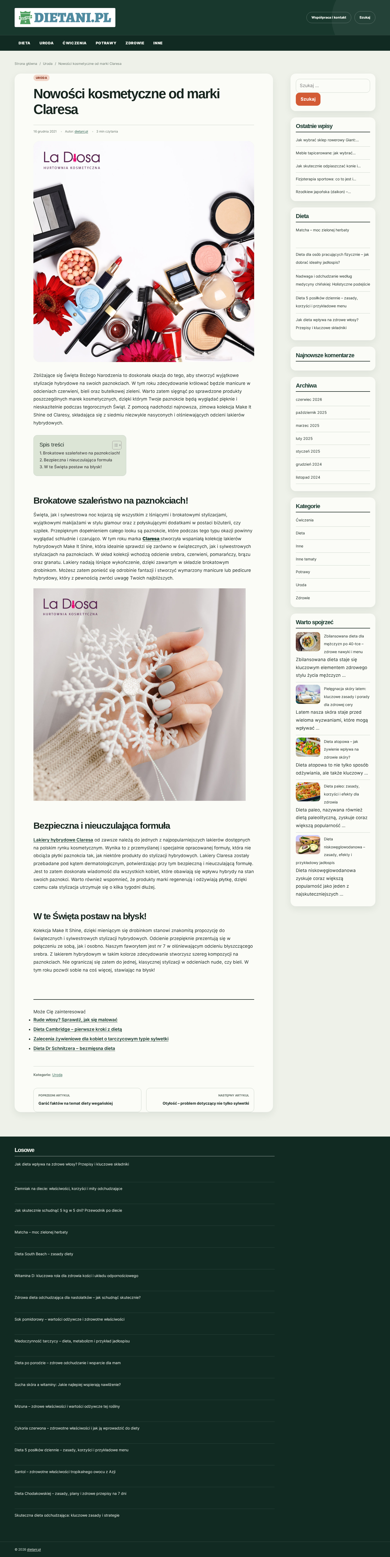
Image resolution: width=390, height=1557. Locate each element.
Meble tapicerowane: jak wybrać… (326, 153)
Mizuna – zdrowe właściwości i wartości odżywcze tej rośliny (67, 1406)
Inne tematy (306, 559)
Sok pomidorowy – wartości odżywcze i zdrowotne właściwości (69, 1319)
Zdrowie (134, 43)
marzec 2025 (307, 425)
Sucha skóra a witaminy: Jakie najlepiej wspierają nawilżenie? (68, 1384)
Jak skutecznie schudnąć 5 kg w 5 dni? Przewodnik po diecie (68, 1210)
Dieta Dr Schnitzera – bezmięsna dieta (74, 1048)
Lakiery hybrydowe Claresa (63, 840)
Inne (158, 43)
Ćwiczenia (75, 43)
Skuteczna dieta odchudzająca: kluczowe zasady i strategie (67, 1515)
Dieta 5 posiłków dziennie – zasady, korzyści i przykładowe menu (71, 1450)
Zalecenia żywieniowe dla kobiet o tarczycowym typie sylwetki (100, 1038)
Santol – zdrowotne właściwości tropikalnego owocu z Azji (65, 1471)
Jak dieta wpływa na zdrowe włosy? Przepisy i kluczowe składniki (72, 1164)
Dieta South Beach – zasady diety (44, 1254)
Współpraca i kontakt (328, 17)
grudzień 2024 (309, 464)
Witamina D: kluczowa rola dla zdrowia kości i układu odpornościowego (76, 1275)
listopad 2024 (308, 477)
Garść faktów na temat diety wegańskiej (75, 1103)
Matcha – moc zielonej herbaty (322, 230)
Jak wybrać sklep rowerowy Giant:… (327, 140)
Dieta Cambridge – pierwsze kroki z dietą (77, 1029)
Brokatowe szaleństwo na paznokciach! (81, 453)
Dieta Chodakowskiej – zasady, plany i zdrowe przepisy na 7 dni (70, 1493)
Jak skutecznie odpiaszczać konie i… (328, 166)
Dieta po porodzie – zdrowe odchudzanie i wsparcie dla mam (68, 1362)
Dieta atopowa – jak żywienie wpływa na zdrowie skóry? (341, 749)
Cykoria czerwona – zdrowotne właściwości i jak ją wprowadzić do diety (77, 1428)
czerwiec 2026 (309, 399)
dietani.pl (81, 131)
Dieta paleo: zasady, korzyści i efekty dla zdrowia (341, 794)
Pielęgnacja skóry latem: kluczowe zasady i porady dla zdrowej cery (347, 696)
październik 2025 (311, 412)
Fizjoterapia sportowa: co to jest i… (326, 179)
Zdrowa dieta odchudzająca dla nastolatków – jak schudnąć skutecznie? (78, 1297)
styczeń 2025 (308, 451)
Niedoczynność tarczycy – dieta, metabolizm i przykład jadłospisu (72, 1341)
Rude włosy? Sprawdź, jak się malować (75, 1019)
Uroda (47, 43)
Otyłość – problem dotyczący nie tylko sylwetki (206, 1103)
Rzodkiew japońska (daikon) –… (323, 191)
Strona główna (26, 64)
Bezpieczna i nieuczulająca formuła (78, 459)
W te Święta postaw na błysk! (73, 466)
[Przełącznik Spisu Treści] (114, 445)
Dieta (25, 43)
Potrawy (106, 43)
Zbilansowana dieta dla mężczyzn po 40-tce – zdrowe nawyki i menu (344, 644)
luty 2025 (304, 438)
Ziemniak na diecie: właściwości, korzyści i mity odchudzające (68, 1188)
